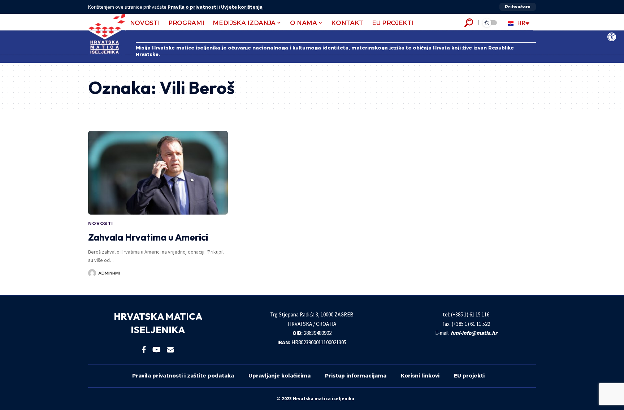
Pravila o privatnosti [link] (193, 7)
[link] (612, 37)
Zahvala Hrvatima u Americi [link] (148, 237)
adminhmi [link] (109, 273)
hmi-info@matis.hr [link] (474, 332)
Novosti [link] (100, 223)
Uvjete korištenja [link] (242, 7)
